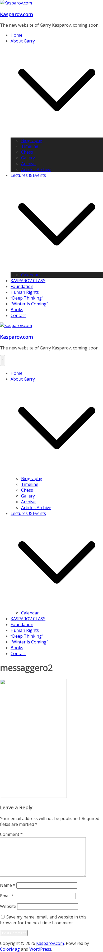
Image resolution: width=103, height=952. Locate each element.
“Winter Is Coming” (29, 304)
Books (17, 309)
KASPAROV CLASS (28, 280)
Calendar (30, 275)
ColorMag (10, 949)
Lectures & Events (28, 175)
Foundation (22, 286)
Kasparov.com (16, 14)
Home (16, 35)
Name (7, 885)
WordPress (40, 949)
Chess (27, 152)
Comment (11, 834)
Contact (18, 315)
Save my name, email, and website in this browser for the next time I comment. (43, 920)
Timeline (29, 146)
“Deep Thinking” (27, 298)
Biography (31, 140)
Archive (28, 164)
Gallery (28, 158)
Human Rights (25, 292)
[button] (57, 135)
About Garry (23, 41)
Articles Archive (36, 169)
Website (8, 906)
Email (7, 896)
